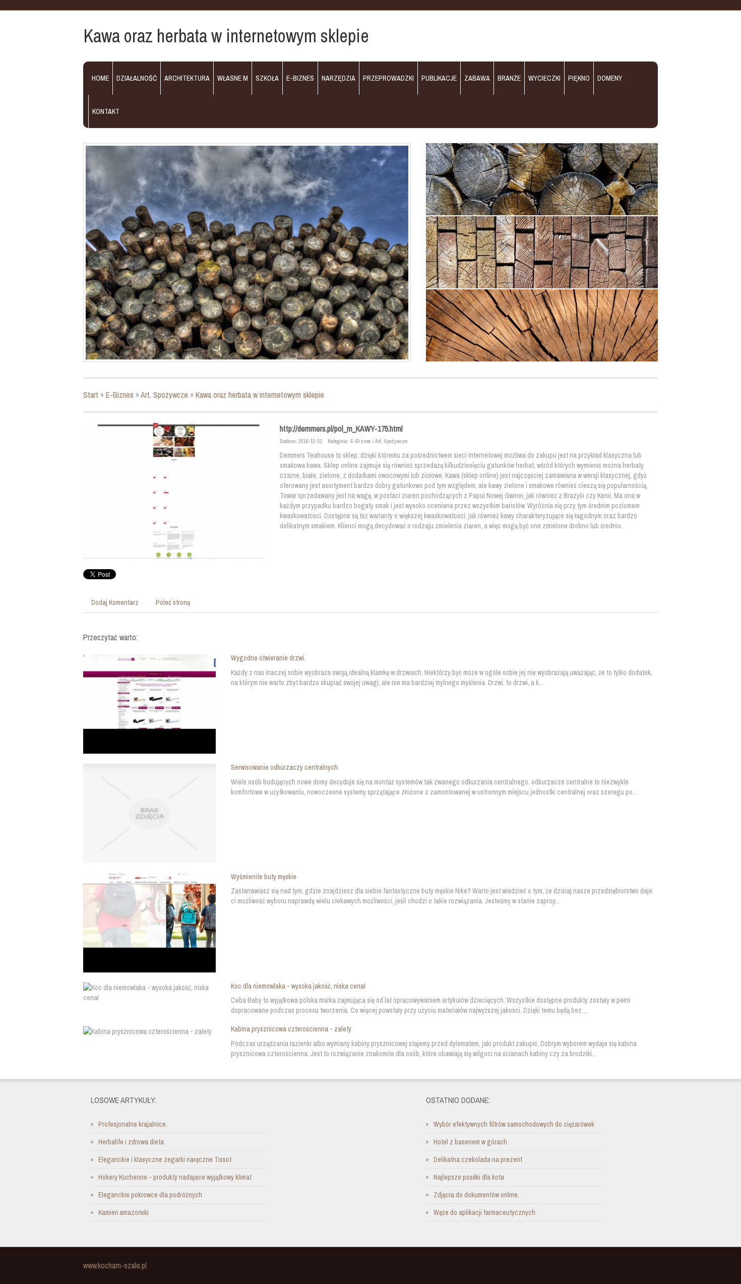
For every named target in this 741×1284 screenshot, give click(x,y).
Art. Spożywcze (164, 394)
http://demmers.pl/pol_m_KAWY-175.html (341, 428)
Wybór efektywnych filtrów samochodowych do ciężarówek (514, 1124)
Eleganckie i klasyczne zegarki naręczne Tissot (164, 1159)
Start (90, 394)
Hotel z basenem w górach (470, 1141)
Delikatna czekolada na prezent (478, 1159)
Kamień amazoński (123, 1212)
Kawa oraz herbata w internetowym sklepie (260, 394)
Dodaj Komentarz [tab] (115, 602)
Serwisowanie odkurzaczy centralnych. (285, 767)
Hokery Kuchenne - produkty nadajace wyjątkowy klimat (175, 1177)
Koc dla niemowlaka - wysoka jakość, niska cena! (298, 986)
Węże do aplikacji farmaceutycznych (484, 1212)
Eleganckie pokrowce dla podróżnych (150, 1194)
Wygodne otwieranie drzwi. (268, 657)
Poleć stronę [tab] (173, 602)
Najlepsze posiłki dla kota (469, 1177)
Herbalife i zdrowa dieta (131, 1141)
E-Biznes (120, 394)
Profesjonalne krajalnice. (132, 1124)
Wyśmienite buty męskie (263, 876)
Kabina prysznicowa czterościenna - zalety (291, 1028)
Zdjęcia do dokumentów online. (476, 1194)
